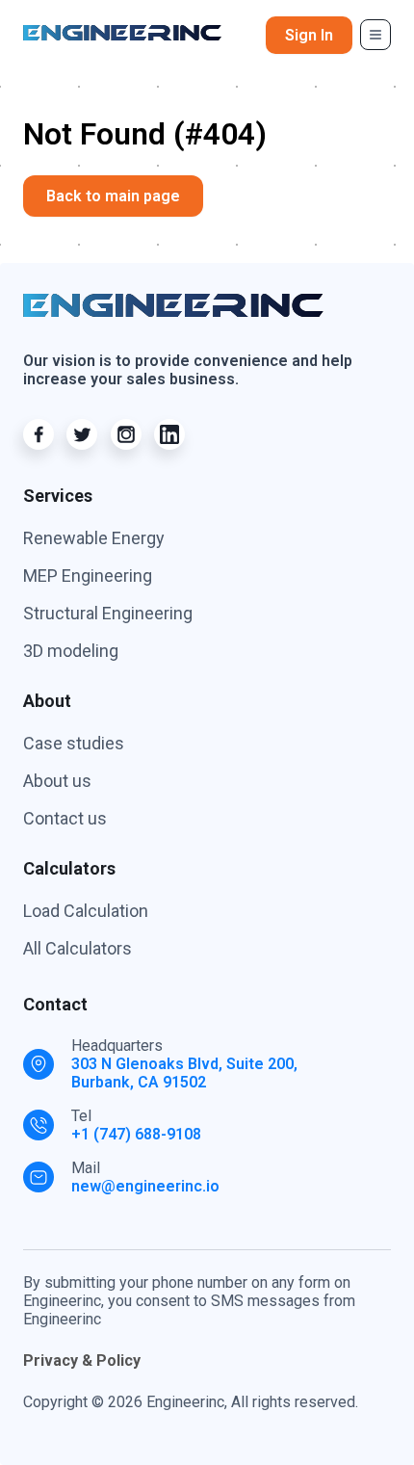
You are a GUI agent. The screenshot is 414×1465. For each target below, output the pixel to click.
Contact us (65, 818)
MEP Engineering (87, 575)
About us (57, 781)
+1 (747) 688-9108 (136, 1134)
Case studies (73, 743)
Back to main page (113, 196)
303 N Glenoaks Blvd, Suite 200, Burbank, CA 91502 (184, 1073)
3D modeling (70, 651)
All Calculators (77, 948)
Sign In (309, 35)
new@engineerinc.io (145, 1186)
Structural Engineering (108, 613)
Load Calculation (85, 911)
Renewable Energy (94, 538)
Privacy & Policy (82, 1360)
